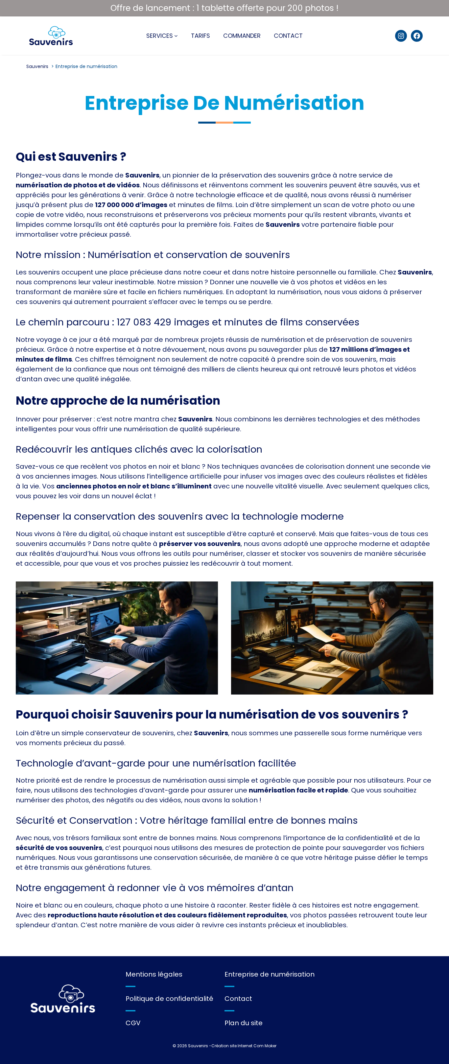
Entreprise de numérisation (270, 974)
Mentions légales (154, 974)
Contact (238, 998)
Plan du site (244, 1023)
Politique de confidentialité (169, 998)
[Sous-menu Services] (176, 35)
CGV (133, 1023)
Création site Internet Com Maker (243, 1046)
